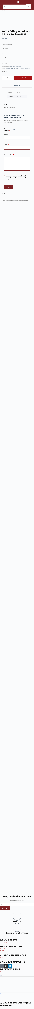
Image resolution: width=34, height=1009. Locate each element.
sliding (13, 68)
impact (8, 68)
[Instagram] (6, 966)
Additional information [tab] (17, 82)
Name (6, 134)
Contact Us (17, 922)
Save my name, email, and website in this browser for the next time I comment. (15, 178)
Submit (8, 187)
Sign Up (5, 908)
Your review (9, 155)
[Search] (28, 6)
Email (6, 145)
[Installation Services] (17, 927)
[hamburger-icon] (4, 1)
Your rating (7, 130)
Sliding (12, 66)
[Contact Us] (17, 916)
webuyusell (20, 68)
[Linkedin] (10, 966)
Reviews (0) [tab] (17, 85)
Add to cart (23, 78)
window (27, 68)
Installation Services (17, 933)
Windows (18, 66)
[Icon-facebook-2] (2, 966)
